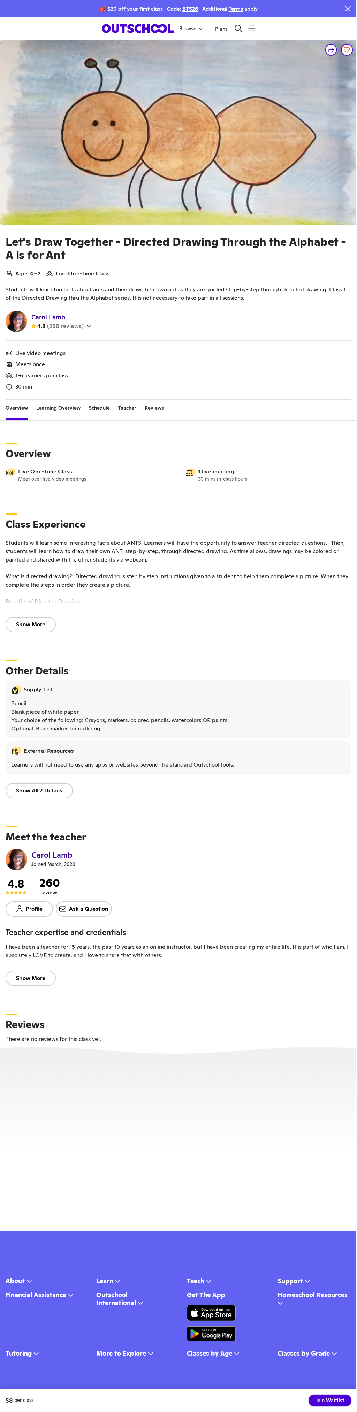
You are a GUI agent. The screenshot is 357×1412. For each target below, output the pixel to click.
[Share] (331, 50)
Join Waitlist (330, 1400)
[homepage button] (138, 28)
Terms (236, 9)
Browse (187, 28)
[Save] (347, 50)
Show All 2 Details (39, 790)
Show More (30, 624)
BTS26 (190, 9)
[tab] (17, 408)
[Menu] (251, 28)
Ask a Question (88, 908)
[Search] (238, 28)
